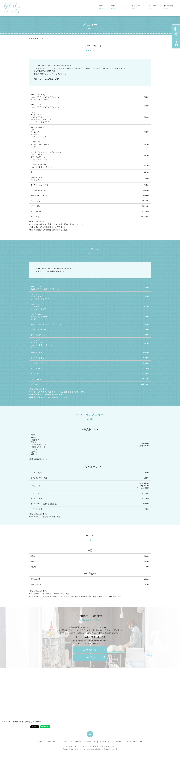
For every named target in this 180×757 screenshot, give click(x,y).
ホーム (101, 7)
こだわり (63, 741)
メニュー (152, 7)
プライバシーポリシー (133, 741)
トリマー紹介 (76, 741)
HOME (31, 38)
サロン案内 (51, 741)
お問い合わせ (168, 7)
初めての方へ (137, 7)
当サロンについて (118, 7)
